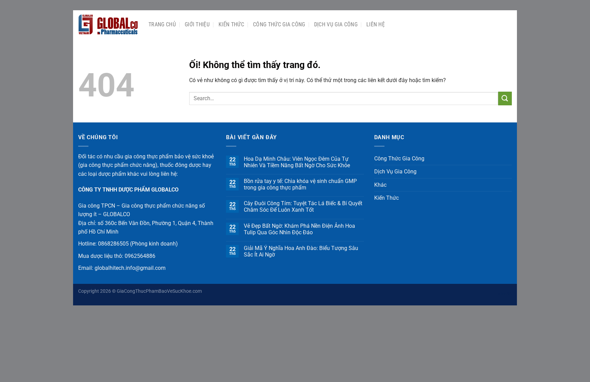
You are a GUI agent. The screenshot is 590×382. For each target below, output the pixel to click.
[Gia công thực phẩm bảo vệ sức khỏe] (108, 24)
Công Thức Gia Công (279, 24)
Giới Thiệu (197, 24)
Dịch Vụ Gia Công (335, 24)
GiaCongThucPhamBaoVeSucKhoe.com (159, 291)
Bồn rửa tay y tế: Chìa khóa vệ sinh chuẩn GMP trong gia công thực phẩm (300, 184)
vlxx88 (505, 294)
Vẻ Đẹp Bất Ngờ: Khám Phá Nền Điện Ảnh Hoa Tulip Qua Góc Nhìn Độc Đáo (299, 229)
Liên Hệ (375, 24)
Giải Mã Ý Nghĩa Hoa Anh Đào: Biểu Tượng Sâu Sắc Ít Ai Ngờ (301, 251)
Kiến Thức (231, 24)
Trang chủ (162, 24)
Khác (380, 185)
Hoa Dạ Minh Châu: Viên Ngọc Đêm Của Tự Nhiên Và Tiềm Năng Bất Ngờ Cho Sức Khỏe (297, 162)
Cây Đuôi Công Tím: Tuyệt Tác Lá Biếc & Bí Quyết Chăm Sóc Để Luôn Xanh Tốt (303, 206)
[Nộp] (505, 98)
